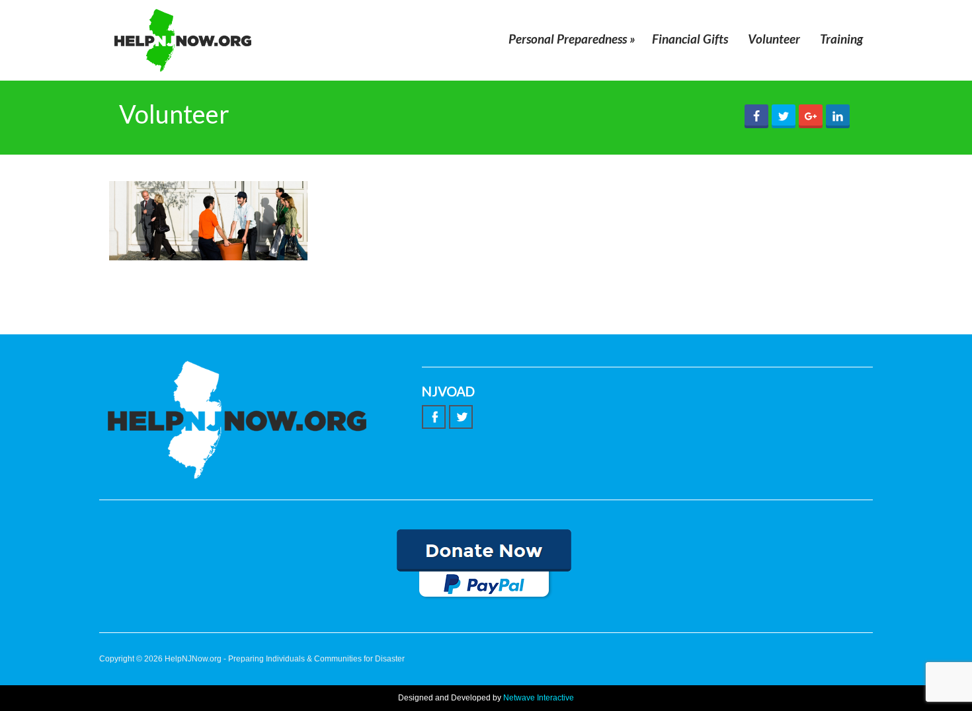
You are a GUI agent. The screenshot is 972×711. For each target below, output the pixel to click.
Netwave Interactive (538, 697)
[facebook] (434, 417)
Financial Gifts (690, 38)
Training (841, 38)
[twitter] (461, 417)
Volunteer (774, 38)
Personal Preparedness (571, 38)
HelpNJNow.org (193, 658)
